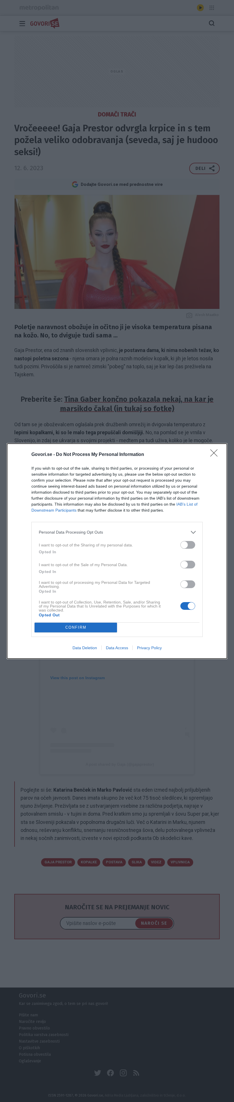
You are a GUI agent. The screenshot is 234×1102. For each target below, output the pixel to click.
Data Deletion (84, 647)
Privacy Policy (149, 647)
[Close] (215, 454)
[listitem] (117, 532)
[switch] (187, 545)
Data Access (117, 647)
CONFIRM (75, 627)
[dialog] (117, 551)
